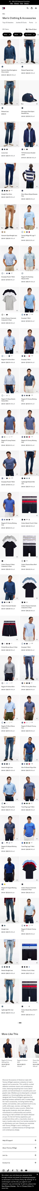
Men (11, 3)
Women (16, 3)
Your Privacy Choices (9, 1186)
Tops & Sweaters (7, 22)
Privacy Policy (27, 1186)
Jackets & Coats (21, 22)
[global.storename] (3, 8)
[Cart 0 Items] (32, 8)
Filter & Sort (32, 29)
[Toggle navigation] (36, 8)
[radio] (2, 66)
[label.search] (28, 8)
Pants (31, 22)
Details (26, 3)
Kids (21, 3)
